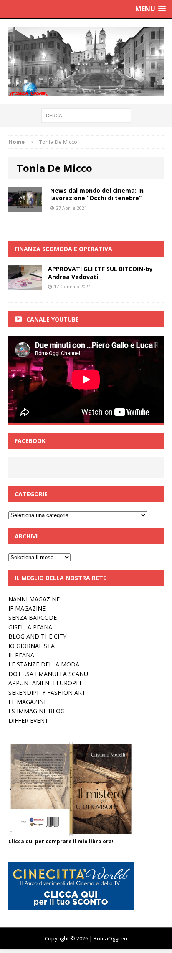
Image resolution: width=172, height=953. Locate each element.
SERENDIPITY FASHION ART (47, 693)
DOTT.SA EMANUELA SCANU (48, 674)
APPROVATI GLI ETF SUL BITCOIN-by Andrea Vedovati (100, 272)
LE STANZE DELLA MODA (43, 664)
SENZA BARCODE (32, 617)
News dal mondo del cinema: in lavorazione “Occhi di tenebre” (97, 194)
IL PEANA (21, 655)
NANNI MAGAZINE (34, 599)
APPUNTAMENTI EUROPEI (44, 683)
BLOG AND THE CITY (37, 636)
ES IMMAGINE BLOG (36, 711)
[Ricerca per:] (86, 115)
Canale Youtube (52, 319)
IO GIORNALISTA (31, 646)
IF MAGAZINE (27, 608)
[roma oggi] (86, 61)
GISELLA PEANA (30, 627)
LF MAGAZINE (27, 702)
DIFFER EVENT (28, 720)
